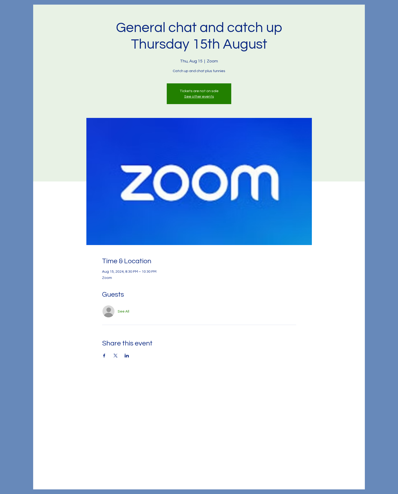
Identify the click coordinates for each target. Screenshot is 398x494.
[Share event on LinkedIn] (127, 355)
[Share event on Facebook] (104, 355)
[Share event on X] (115, 355)
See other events (199, 96)
